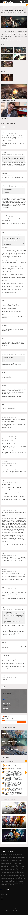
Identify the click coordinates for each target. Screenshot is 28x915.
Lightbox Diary (5, 118)
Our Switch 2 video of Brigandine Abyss (12, 809)
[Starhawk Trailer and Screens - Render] (7, 77)
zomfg (3, 338)
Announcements (10, 761)
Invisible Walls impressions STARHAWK (11, 579)
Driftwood (7, 788)
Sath (3, 232)
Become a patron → (21, 722)
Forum (2, 899)
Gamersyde (10, 910)
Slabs (3, 416)
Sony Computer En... (7, 705)
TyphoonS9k (5, 461)
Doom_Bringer (5, 655)
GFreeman (4, 325)
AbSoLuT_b (4, 12)
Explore (2, 897)
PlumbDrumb (5, 173)
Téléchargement (22, 97)
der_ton (6, 765)
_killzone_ (4, 642)
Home (3, 4)
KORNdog (4, 215)
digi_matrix (4, 132)
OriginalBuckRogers (6, 185)
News (2, 892)
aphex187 (7, 768)
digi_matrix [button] (22, 154)
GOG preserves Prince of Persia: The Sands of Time (14, 836)
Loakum (6, 771)
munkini (4, 385)
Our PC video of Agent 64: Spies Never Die (13, 822)
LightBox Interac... (6, 709)
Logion (3, 553)
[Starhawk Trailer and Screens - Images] (7, 50)
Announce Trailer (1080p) (8, 100)
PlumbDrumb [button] (22, 354)
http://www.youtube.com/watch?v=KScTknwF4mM (13, 313)
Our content (4, 894)
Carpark (4, 152)
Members (3, 761)
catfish (3, 372)
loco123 (3, 675)
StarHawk (11, 33)
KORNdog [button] (21, 234)
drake (3, 404)
